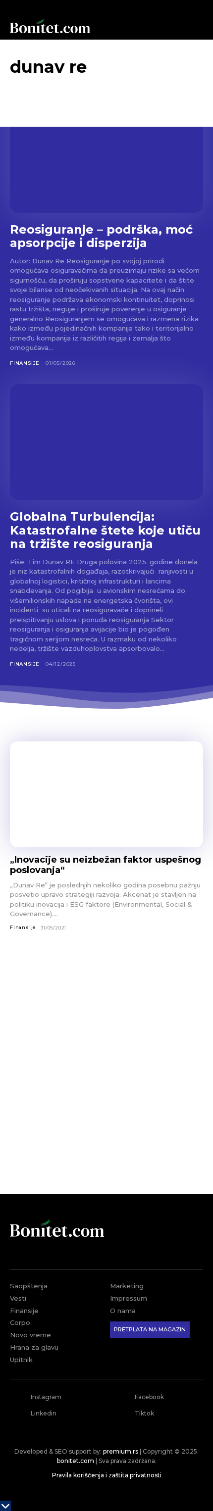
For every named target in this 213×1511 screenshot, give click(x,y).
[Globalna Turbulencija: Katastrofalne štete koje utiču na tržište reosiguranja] (106, 442)
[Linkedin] (18, 1413)
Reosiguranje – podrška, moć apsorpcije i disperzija (101, 236)
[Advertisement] (106, 1069)
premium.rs (120, 1451)
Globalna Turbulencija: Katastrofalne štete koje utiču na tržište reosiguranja (105, 530)
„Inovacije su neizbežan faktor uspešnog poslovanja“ (105, 865)
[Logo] (50, 25)
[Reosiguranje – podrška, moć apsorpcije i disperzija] (106, 155)
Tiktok (144, 1413)
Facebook (149, 1397)
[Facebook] (122, 1397)
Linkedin (43, 1413)
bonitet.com (75, 1460)
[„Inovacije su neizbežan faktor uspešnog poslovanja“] (106, 794)
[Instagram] (18, 1397)
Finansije (25, 363)
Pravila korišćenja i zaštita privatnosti (106, 1475)
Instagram (46, 1397)
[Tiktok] (122, 1413)
